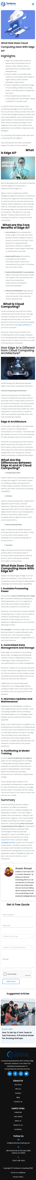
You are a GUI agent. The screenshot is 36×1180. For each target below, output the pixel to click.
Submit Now (11, 981)
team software (24, 325)
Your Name (7, 912)
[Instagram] (20, 1073)
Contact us (21, 853)
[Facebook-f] (15, 1073)
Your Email (7, 922)
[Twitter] (26, 1073)
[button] (33, 4)
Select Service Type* (11, 933)
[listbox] (18, 936)
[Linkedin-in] (9, 1073)
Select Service (8, 944)
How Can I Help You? (10, 955)
